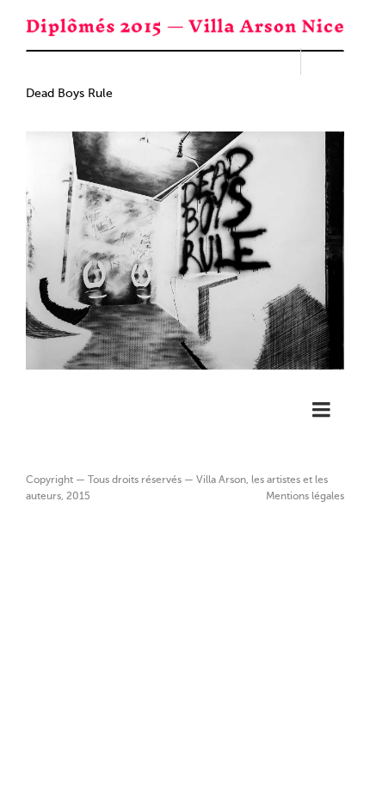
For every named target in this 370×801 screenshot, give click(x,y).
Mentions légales (305, 497)
